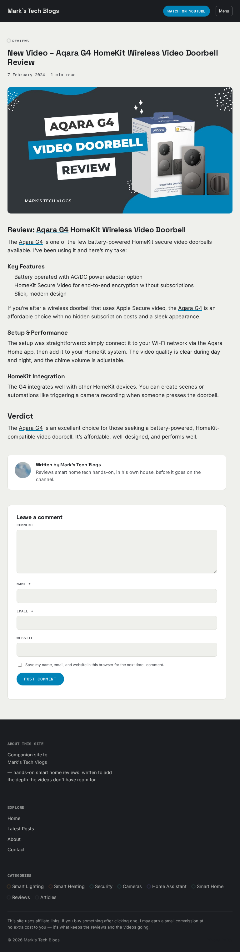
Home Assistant (169, 886)
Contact (16, 849)
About (14, 839)
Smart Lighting (28, 886)
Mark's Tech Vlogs (27, 762)
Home (14, 818)
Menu (224, 11)
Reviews (21, 897)
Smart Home (210, 886)
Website (25, 637)
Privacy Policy (219, 939)
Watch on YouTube (187, 11)
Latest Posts (21, 828)
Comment (25, 525)
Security (103, 886)
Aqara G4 (52, 229)
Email (25, 611)
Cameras (132, 886)
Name (24, 584)
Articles (48, 897)
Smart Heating (69, 886)
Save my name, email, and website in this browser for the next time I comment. (94, 664)
